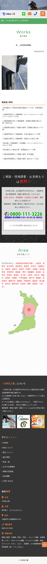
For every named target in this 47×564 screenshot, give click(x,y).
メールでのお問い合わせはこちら (23, 225)
